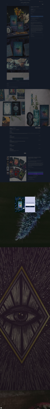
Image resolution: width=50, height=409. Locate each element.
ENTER (30, 206)
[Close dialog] (34, 197)
